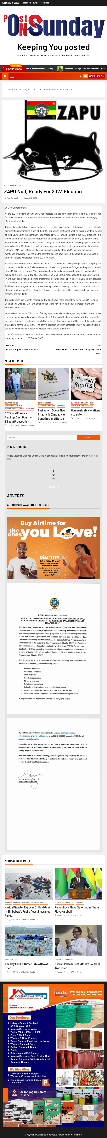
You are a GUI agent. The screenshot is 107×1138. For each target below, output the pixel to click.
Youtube (45, 3)
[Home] (5, 76)
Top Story (30, 409)
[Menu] (12, 76)
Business (8, 903)
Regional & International (15, 409)
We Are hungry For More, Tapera (21, 347)
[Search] (80, 76)
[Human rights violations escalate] (86, 384)
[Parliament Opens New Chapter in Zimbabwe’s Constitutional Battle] (53, 384)
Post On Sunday (13, 198)
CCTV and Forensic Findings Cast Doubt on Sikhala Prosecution (19, 417)
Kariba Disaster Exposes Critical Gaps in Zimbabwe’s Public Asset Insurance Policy (47, 455)
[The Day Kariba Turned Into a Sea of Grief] (29, 940)
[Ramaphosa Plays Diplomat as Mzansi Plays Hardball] (78, 884)
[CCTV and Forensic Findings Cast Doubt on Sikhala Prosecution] (20, 384)
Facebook (26, 3)
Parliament (75, 406)
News (92, 403)
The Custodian (87, 406)
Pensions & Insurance (30, 903)
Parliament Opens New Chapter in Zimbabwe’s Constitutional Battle (51, 414)
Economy (16, 903)
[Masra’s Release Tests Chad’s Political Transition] (78, 940)
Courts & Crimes (11, 403)
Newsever (63, 1134)
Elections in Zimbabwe (12, 185)
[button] (12, 76)
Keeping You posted (53, 47)
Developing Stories (45, 403)
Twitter (36, 3)
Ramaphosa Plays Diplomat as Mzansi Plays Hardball (67, 69)
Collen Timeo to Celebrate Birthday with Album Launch (78, 349)
